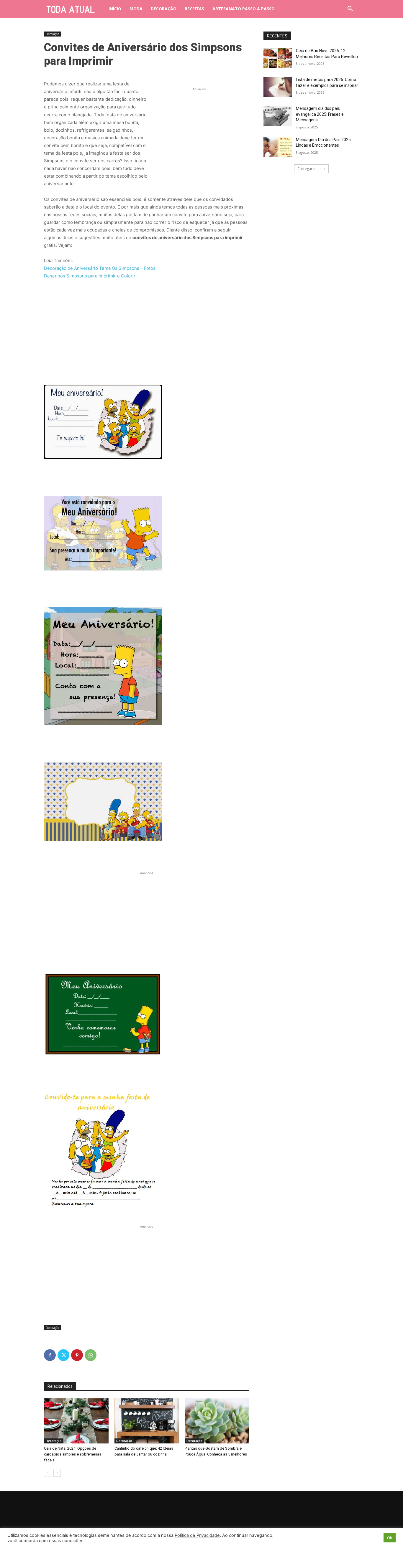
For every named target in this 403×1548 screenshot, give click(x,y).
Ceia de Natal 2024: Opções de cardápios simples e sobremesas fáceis (72, 1454)
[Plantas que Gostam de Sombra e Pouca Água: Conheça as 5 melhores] (217, 1420)
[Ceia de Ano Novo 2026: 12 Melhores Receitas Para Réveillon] (277, 58)
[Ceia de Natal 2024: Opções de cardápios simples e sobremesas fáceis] (76, 1420)
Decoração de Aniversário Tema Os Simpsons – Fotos (99, 268)
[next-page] (57, 1473)
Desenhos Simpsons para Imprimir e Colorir (89, 276)
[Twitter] (63, 1355)
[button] (350, 9)
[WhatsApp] (90, 1355)
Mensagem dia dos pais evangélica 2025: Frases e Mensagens (320, 114)
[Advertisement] (199, 129)
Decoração (52, 34)
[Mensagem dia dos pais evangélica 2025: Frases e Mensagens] (277, 116)
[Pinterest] (77, 1355)
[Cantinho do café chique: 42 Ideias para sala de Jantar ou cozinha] (146, 1420)
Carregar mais (309, 168)
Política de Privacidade (197, 1535)
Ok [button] (389, 1537)
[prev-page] (47, 1473)
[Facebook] (50, 1355)
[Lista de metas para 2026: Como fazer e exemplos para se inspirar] (277, 87)
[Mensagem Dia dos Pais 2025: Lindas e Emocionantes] (277, 147)
